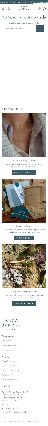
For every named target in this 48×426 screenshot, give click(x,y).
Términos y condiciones (10, 366)
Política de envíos (8, 375)
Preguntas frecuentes (9, 345)
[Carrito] (44, 9)
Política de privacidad (9, 379)
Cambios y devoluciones (10, 370)
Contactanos (6, 340)
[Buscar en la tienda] (40, 28)
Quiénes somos (7, 350)
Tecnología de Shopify (29, 421)
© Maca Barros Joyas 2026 (11, 421)
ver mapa (5, 404)
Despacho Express (8, 361)
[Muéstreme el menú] (3, 9)
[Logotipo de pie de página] (11, 324)
